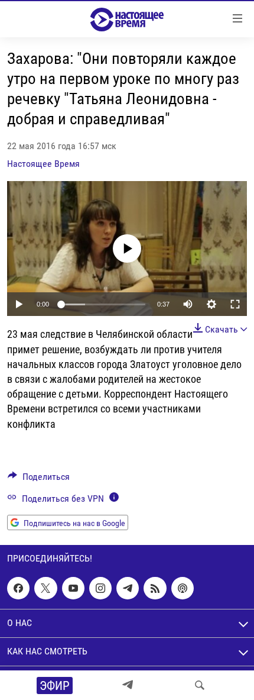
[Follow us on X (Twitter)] (45, 588)
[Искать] (199, 685)
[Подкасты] (182, 588)
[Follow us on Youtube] (73, 588)
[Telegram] (127, 685)
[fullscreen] (235, 304)
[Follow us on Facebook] (18, 588)
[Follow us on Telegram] (127, 588)
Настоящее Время (43, 163)
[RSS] (155, 588)
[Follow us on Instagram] (100, 588)
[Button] (39, 480)
